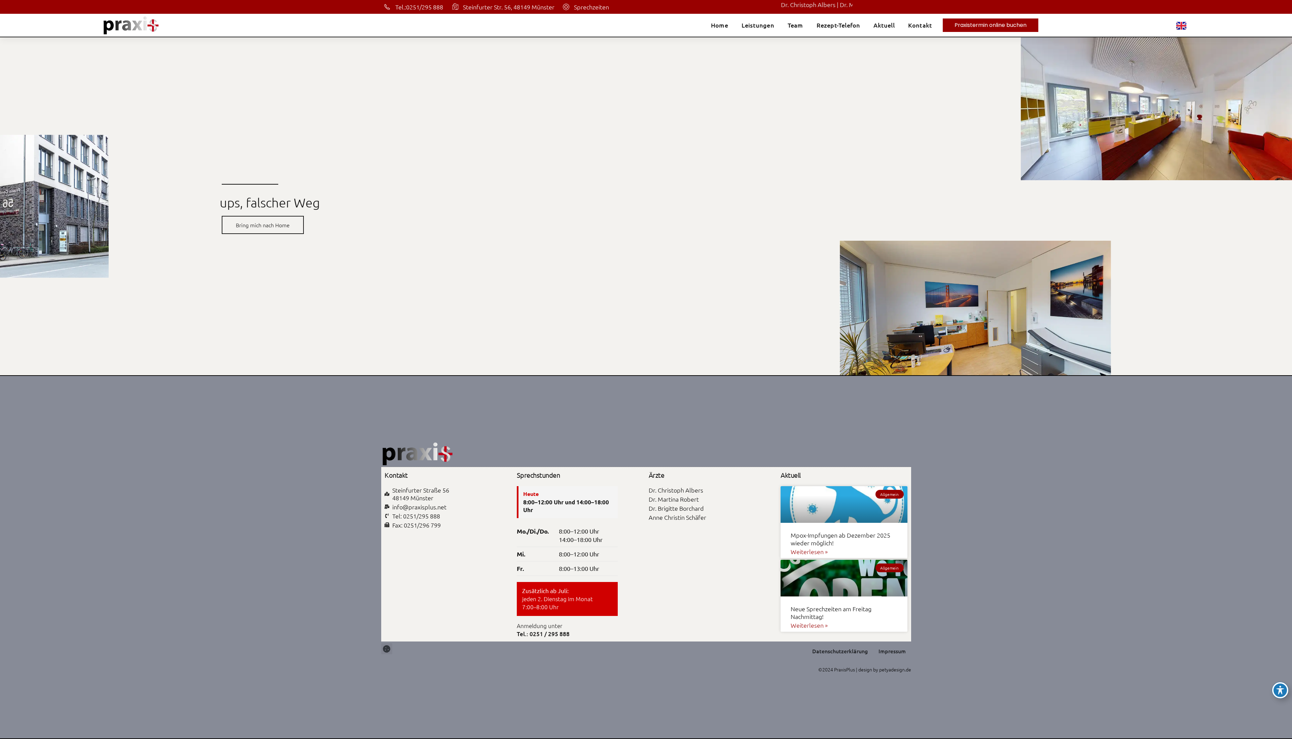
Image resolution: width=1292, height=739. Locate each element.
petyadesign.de (895, 669)
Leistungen (758, 25)
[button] (386, 648)
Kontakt (920, 25)
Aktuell (883, 25)
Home (719, 25)
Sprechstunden (538, 475)
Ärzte (657, 475)
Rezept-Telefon (838, 25)
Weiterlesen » (809, 551)
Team (795, 25)
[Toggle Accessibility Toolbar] (1280, 690)
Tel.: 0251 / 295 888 (543, 634)
